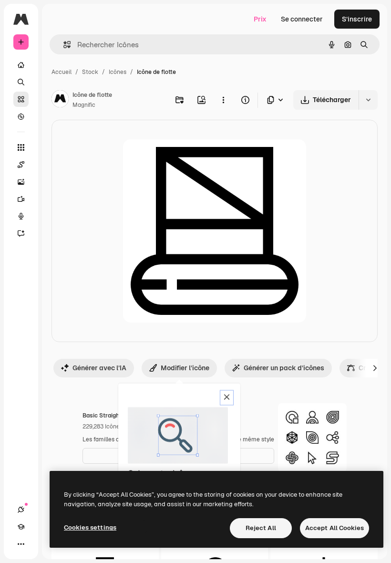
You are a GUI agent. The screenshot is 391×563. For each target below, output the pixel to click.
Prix (260, 19)
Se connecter (302, 19)
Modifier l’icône (185, 368)
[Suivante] (374, 368)
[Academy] (21, 526)
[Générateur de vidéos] (21, 199)
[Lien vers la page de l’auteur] (60, 100)
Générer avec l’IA (99, 368)
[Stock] (21, 99)
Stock (90, 72)
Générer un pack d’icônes (284, 368)
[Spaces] (21, 164)
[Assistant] (21, 233)
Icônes (117, 72)
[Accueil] (21, 65)
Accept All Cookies (334, 528)
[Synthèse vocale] (21, 216)
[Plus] (21, 544)
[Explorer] (21, 116)
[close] (227, 398)
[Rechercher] (21, 82)
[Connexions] (21, 509)
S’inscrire (357, 19)
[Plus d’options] (223, 99)
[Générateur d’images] (21, 181)
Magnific (83, 105)
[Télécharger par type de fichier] (275, 100)
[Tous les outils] (21, 147)
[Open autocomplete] (63, 44)
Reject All (261, 528)
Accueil (61, 72)
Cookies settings (90, 527)
